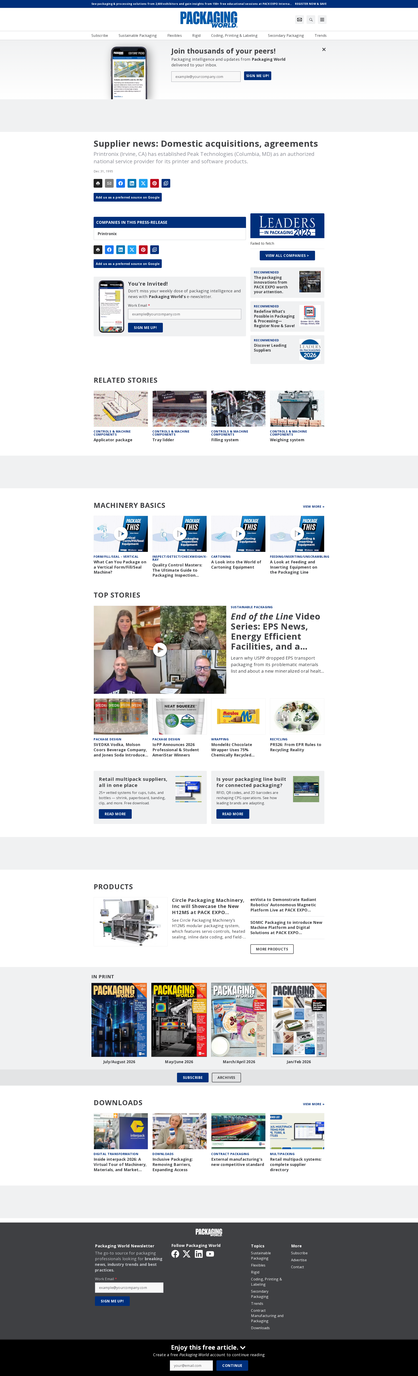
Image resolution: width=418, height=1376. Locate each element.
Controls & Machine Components (112, 432)
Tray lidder (163, 439)
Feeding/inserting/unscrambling (299, 556)
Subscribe (193, 1077)
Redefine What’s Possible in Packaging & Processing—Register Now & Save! (274, 318)
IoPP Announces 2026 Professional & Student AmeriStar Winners (175, 750)
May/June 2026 (179, 1061)
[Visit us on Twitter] (187, 1253)
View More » (314, 506)
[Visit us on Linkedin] (199, 1253)
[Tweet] (143, 183)
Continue (232, 1365)
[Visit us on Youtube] (210, 1253)
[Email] (109, 183)
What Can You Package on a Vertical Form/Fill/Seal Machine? (120, 567)
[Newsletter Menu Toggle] (299, 19)
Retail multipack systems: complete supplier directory (296, 1164)
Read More (115, 814)
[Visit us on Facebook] (175, 1253)
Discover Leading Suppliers (270, 348)
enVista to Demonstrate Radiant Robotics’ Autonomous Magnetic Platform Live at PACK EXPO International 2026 (283, 905)
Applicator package (113, 439)
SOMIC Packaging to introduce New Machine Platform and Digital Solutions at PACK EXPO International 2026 (286, 928)
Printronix (107, 233)
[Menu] (322, 19)
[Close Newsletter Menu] (324, 49)
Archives (226, 1077)
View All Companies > (287, 255)
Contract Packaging (230, 1154)
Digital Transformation (116, 1154)
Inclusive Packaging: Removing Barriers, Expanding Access (172, 1164)
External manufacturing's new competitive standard (237, 1162)
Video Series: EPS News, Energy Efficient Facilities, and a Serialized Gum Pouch (275, 631)
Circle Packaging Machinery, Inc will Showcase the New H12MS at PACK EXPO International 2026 (208, 906)
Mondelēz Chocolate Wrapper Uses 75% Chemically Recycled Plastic (231, 750)
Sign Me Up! (257, 75)
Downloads (163, 1154)
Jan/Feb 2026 (299, 1061)
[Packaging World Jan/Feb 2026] (299, 1020)
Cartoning (221, 556)
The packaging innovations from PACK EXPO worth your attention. (271, 284)
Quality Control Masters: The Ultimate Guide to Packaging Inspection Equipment (177, 570)
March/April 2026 (239, 1061)
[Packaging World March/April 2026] (239, 1020)
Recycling (279, 739)
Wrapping (220, 739)
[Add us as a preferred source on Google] (166, 183)
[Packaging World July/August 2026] (119, 1020)
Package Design (107, 739)
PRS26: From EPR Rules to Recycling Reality (295, 747)
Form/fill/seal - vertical (116, 556)
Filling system (225, 439)
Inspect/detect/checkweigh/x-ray (179, 558)
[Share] (120, 183)
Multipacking (282, 1154)
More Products (272, 949)
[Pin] (154, 183)
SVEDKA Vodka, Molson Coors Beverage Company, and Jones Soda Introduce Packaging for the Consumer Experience (120, 750)
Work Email (139, 305)
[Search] (311, 19)
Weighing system (287, 439)
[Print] (98, 183)
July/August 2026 (119, 1061)
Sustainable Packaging (252, 607)
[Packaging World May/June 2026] (179, 1020)
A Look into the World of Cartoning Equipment (236, 564)
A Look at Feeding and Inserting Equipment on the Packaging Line (293, 567)
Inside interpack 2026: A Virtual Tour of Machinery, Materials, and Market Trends (120, 1164)
